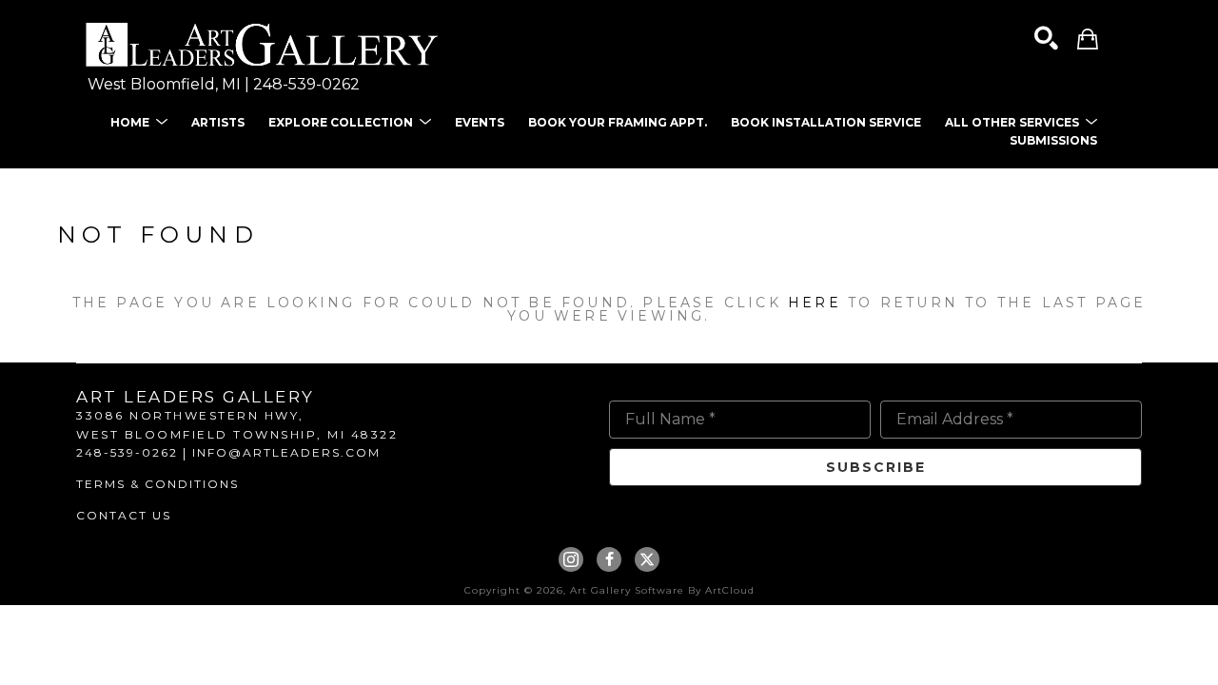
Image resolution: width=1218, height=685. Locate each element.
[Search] (1046, 38)
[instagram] (571, 559)
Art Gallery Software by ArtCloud (662, 590)
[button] (138, 121)
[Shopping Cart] (1087, 38)
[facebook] (609, 559)
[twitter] (647, 559)
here (814, 302)
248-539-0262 (306, 84)
